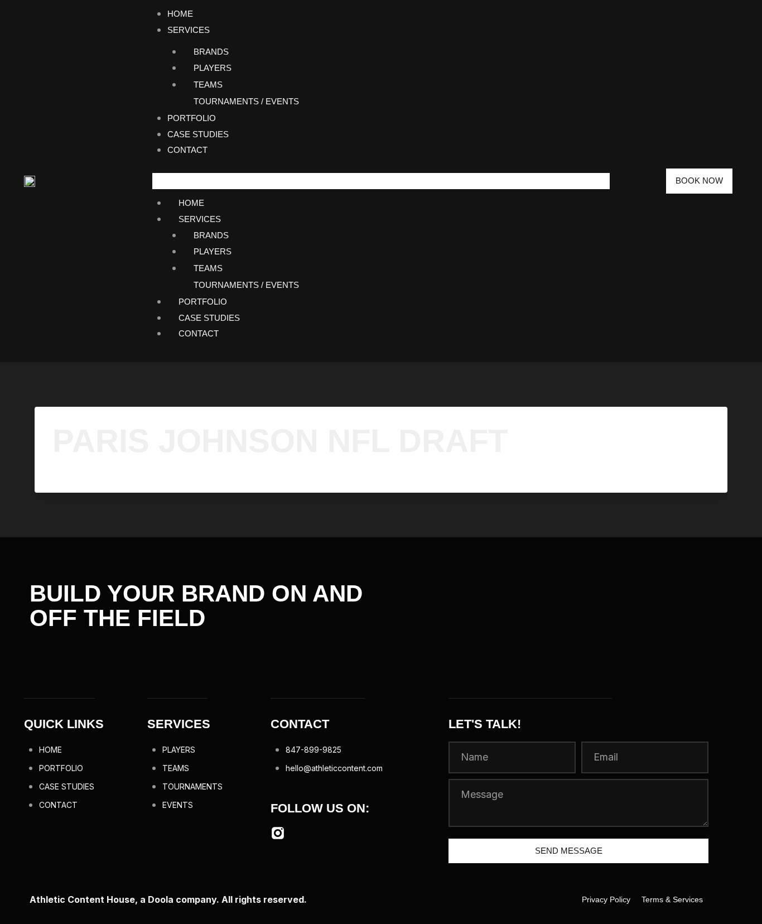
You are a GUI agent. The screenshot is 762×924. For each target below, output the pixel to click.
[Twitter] (334, 833)
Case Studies (198, 134)
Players (213, 68)
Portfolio (191, 118)
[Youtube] (306, 833)
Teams (208, 84)
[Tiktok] (363, 833)
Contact (187, 150)
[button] (380, 181)
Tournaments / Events (246, 101)
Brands (211, 51)
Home (180, 13)
